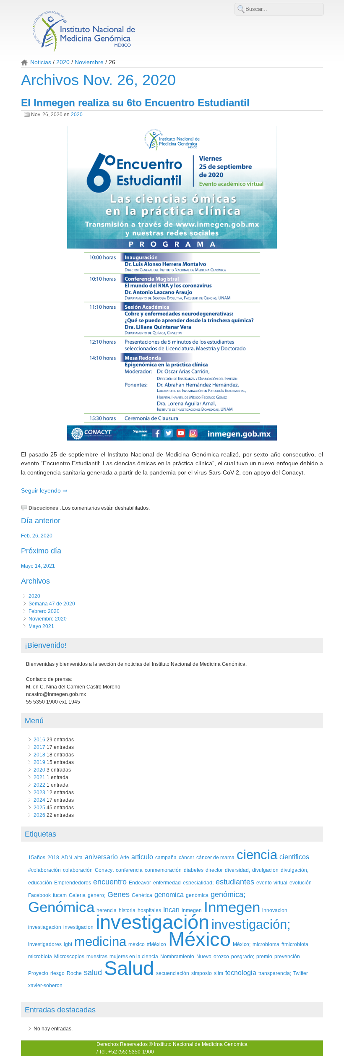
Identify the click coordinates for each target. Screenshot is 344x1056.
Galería (77, 895)
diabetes (193, 870)
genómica (197, 895)
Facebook (39, 895)
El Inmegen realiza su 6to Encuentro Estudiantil (135, 102)
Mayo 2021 (41, 626)
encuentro (110, 882)
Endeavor (140, 882)
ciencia (257, 854)
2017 (39, 747)
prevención (287, 956)
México (199, 939)
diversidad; (237, 870)
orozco (221, 956)
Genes (118, 894)
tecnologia (240, 972)
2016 (39, 740)
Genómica (61, 907)
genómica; (228, 894)
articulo (142, 856)
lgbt (68, 944)
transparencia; (274, 973)
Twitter (300, 973)
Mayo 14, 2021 (38, 566)
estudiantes (235, 882)
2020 (63, 62)
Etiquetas (40, 834)
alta (78, 857)
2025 (39, 808)
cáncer (186, 857)
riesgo (57, 973)
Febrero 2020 (44, 611)
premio (264, 956)
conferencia (129, 870)
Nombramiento (177, 956)
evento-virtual (271, 882)
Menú (34, 721)
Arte (124, 857)
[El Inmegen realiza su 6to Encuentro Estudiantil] (172, 284)
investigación (152, 922)
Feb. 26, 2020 (36, 536)
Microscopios (69, 956)
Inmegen (232, 907)
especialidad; (198, 882)
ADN (66, 857)
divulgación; (294, 870)
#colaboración (44, 870)
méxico (136, 944)
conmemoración (163, 870)
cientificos (294, 856)
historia (127, 910)
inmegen (192, 910)
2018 (39, 755)
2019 (39, 762)
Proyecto (38, 973)
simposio (201, 973)
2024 (39, 800)
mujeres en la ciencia (133, 956)
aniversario (101, 856)
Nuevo (203, 956)
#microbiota (294, 944)
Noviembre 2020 (48, 619)
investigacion (78, 927)
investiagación (44, 927)
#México (156, 944)
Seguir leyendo (42, 490)
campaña (166, 857)
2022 (39, 785)
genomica (169, 894)
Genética (142, 895)
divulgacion (265, 870)
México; (241, 944)
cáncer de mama (215, 857)
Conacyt (104, 870)
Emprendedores (72, 882)
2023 (39, 792)
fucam (60, 895)
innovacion (274, 910)
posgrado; (242, 956)
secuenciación (172, 973)
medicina (100, 941)
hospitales (149, 910)
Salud (129, 968)
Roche (74, 973)
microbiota (40, 956)
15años (36, 857)
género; (96, 895)
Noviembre (89, 62)
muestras (96, 956)
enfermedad (167, 882)
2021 (39, 777)
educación (40, 882)
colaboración (78, 870)
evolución (300, 882)
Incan (171, 909)
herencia (106, 910)
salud (93, 972)
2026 (39, 815)
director (214, 870)
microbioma (266, 944)
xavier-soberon (45, 985)
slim (218, 973)
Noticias (40, 62)
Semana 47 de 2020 (52, 604)
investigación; (251, 924)
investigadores (45, 944)
